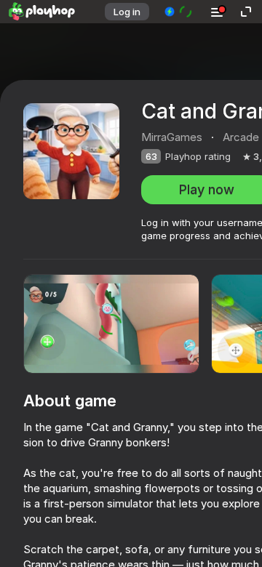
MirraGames (171, 137)
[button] (179, 11)
